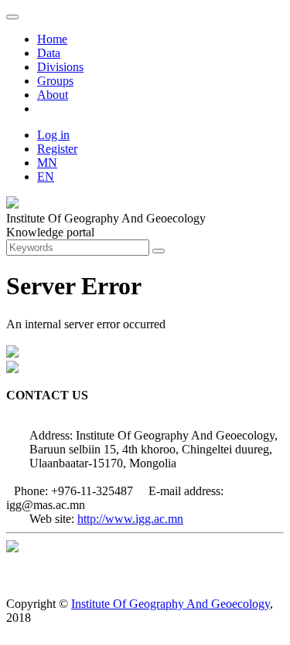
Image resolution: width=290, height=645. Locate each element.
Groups (55, 80)
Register (57, 148)
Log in (53, 134)
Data (48, 52)
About (52, 94)
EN (45, 176)
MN (47, 162)
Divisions (60, 66)
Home (52, 39)
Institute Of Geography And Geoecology (170, 603)
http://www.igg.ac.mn (130, 518)
